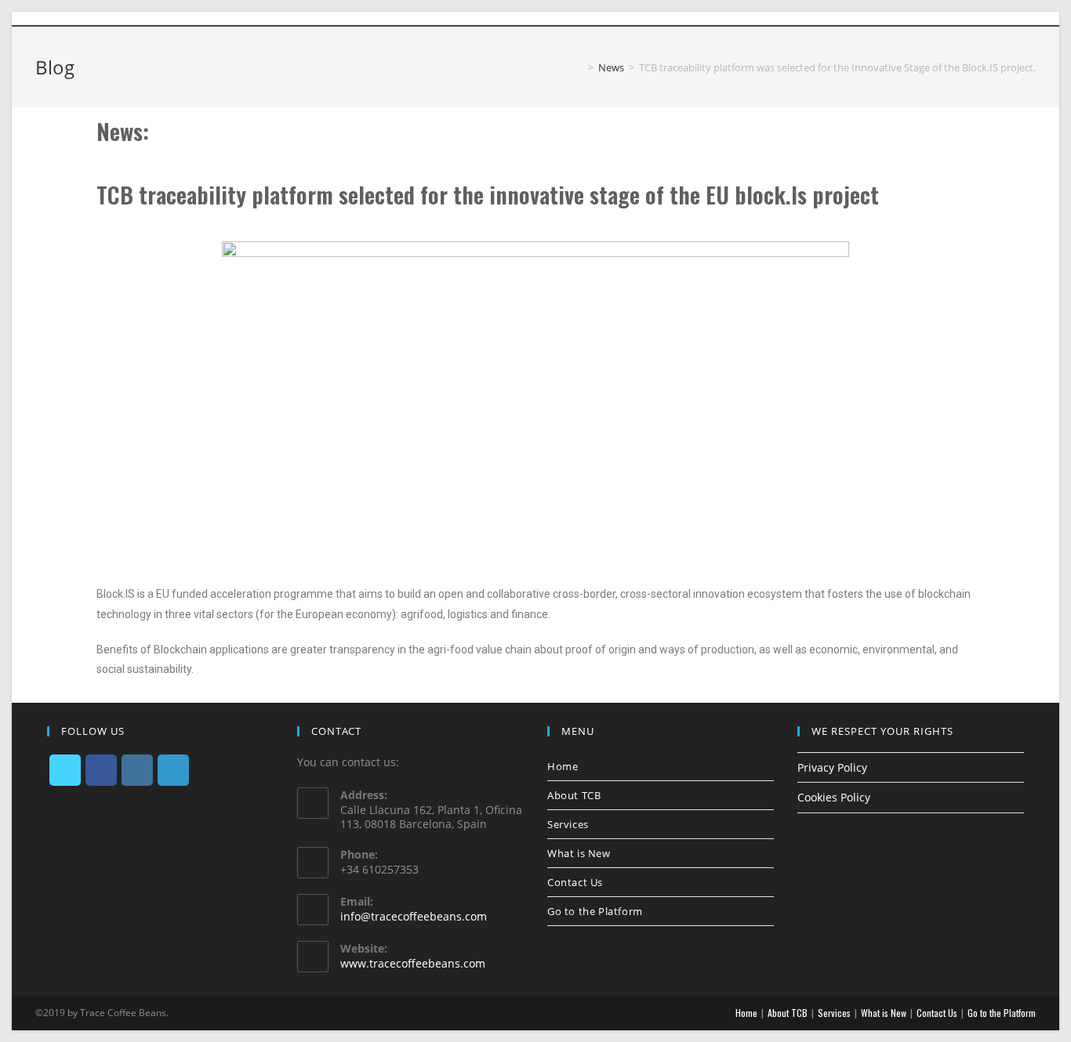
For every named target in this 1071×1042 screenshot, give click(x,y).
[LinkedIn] (1012, 18)
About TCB (574, 795)
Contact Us (575, 882)
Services (568, 824)
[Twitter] (955, 18)
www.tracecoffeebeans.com (412, 963)
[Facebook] (974, 18)
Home (562, 766)
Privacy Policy (832, 767)
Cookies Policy (833, 797)
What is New (579, 853)
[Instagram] (993, 18)
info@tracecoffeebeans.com (413, 916)
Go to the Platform (595, 911)
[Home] (579, 67)
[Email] (1029, 18)
